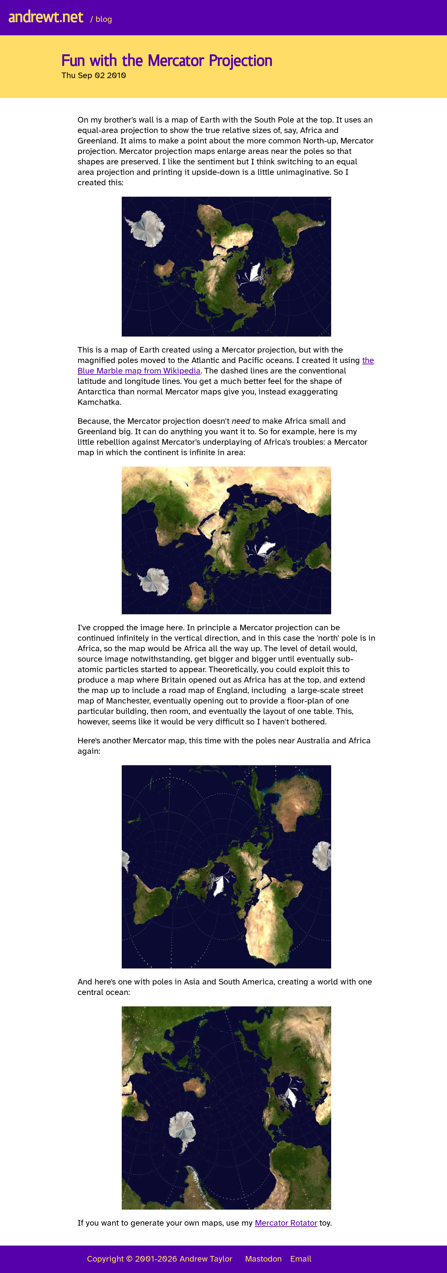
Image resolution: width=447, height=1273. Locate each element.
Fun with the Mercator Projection (167, 61)
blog (104, 19)
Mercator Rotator (286, 1223)
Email (301, 1259)
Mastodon (263, 1259)
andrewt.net (46, 17)
